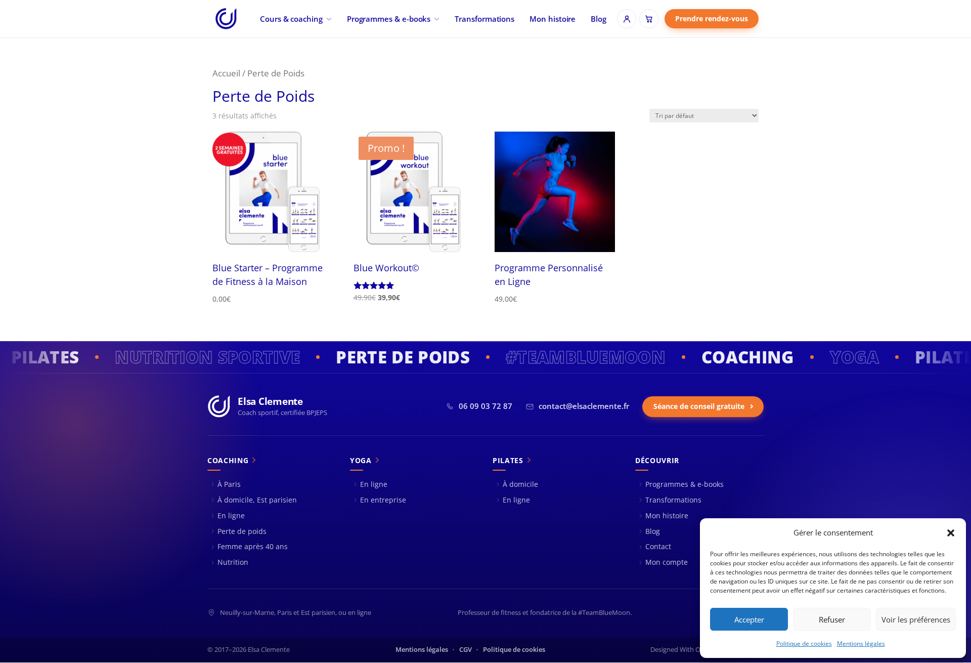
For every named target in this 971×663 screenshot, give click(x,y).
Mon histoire (552, 19)
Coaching (227, 461)
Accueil (226, 73)
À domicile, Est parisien (257, 500)
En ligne (231, 515)
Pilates (508, 461)
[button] (951, 533)
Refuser (832, 619)
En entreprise (383, 500)
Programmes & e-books (389, 19)
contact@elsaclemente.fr (584, 406)
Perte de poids (242, 531)
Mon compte (666, 562)
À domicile (520, 484)
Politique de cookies (804, 643)
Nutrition (232, 562)
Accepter (749, 619)
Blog (598, 19)
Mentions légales (861, 643)
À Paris (229, 484)
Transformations (484, 19)
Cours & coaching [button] (291, 19)
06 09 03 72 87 (485, 406)
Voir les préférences (915, 619)
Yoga (361, 461)
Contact (658, 546)
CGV (465, 649)
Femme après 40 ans (252, 546)
